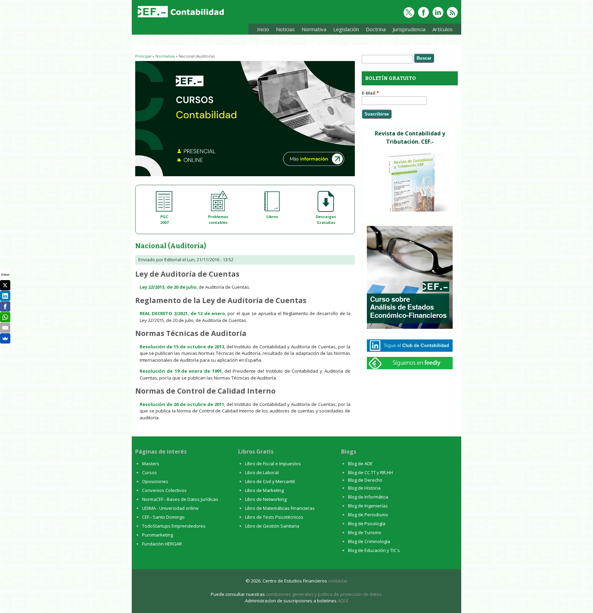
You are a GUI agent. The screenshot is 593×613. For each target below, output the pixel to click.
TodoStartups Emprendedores (174, 526)
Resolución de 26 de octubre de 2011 (182, 404)
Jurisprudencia (409, 29)
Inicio (263, 29)
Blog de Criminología (369, 541)
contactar (338, 581)
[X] (5, 285)
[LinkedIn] (5, 296)
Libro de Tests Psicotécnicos (274, 517)
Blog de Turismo (364, 532)
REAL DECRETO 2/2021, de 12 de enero (182, 313)
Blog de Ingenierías (368, 506)
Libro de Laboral (262, 472)
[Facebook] (5, 306)
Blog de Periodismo (368, 515)
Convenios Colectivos (164, 490)
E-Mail (370, 93)
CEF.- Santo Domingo (163, 517)
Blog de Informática (368, 497)
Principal (143, 56)
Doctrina (376, 29)
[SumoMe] (5, 338)
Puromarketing (157, 535)
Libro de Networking (266, 499)
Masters (150, 463)
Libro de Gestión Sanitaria (272, 526)
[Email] (5, 328)
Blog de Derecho (365, 480)
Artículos (442, 29)
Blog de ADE (360, 463)
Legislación (346, 29)
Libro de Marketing (264, 490)
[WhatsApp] (5, 317)
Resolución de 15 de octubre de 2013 (182, 347)
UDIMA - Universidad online (170, 508)
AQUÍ (343, 601)
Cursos (149, 472)
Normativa (312, 30)
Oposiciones (155, 481)
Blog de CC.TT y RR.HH (370, 472)
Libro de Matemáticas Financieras (280, 508)
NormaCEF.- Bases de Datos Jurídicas (180, 499)
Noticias (285, 29)
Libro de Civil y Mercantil (270, 481)
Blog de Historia (364, 488)
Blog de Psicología (366, 523)
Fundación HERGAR (162, 544)
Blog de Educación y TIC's (374, 550)
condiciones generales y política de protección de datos (324, 594)
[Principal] (181, 18)
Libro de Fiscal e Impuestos (273, 463)
